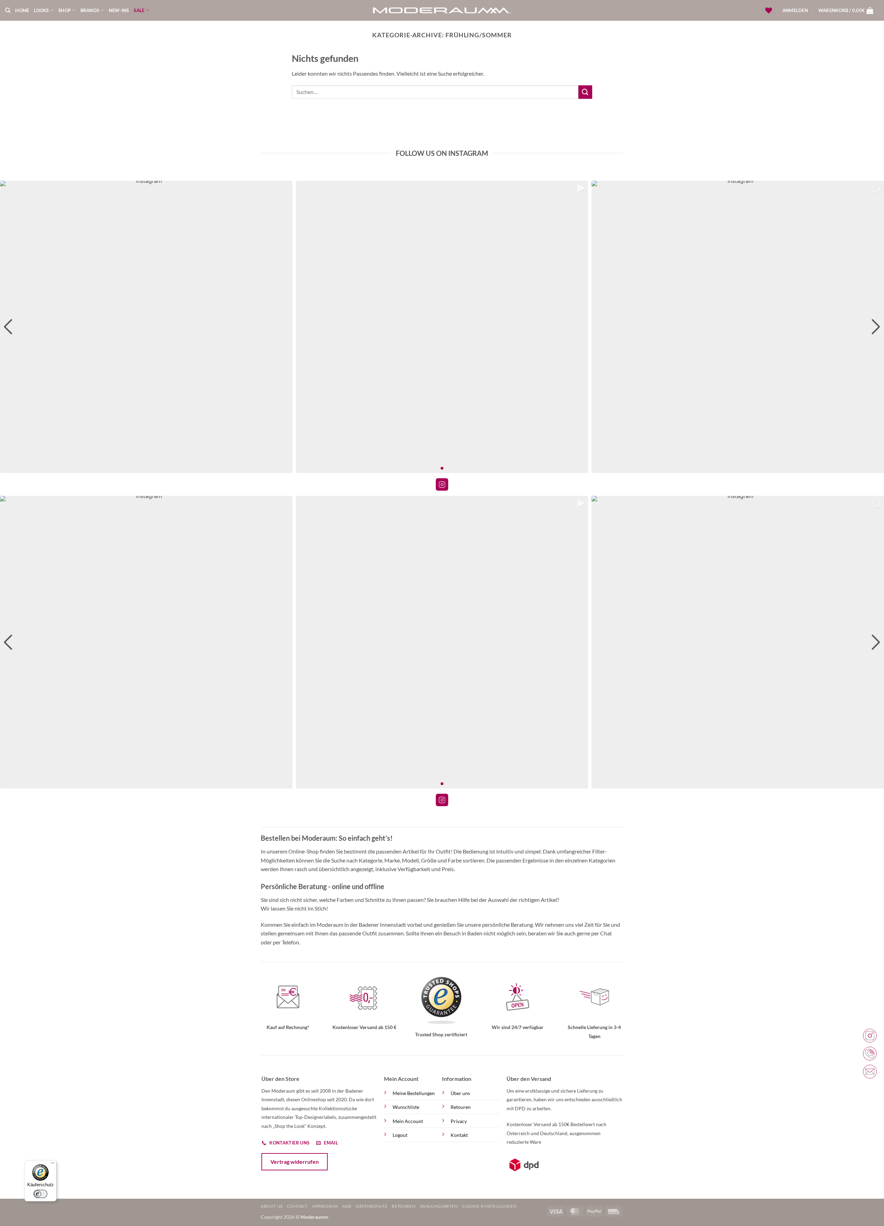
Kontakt (459, 1135)
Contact (297, 1206)
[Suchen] (7, 10)
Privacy (459, 1121)
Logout (400, 1135)
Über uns (460, 1093)
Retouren (461, 1107)
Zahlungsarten (439, 1206)
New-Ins (119, 10)
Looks (41, 10)
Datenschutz (371, 1206)
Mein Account (408, 1121)
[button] (795, 10)
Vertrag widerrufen (294, 1161)
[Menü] (52, 1164)
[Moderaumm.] (442, 10)
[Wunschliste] (768, 10)
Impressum (325, 1206)
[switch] (40, 1194)
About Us (272, 1206)
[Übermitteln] (585, 92)
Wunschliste (406, 1107)
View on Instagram (442, 484)
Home (22, 10)
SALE (139, 10)
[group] (146, 327)
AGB (347, 1206)
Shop (64, 10)
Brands (89, 10)
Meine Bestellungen (414, 1093)
